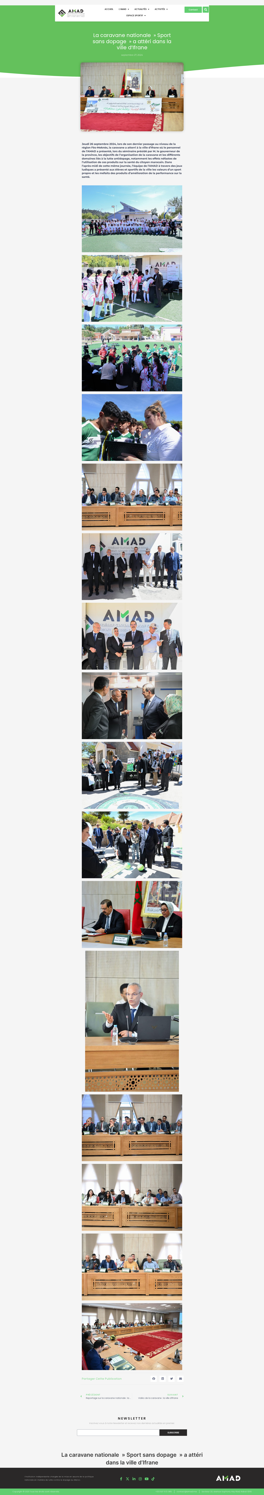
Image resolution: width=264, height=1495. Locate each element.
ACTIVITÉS (160, 9)
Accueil (109, 9)
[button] (206, 10)
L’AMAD (122, 9)
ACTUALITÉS (140, 9)
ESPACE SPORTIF (135, 15)
